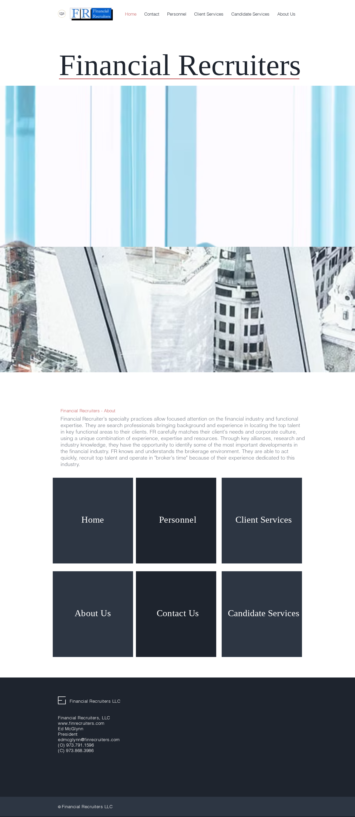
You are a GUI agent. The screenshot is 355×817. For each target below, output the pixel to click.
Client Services (263, 520)
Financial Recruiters (80, 410)
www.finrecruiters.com (81, 723)
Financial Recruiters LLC (95, 701)
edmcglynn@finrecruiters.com (89, 739)
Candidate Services (263, 613)
